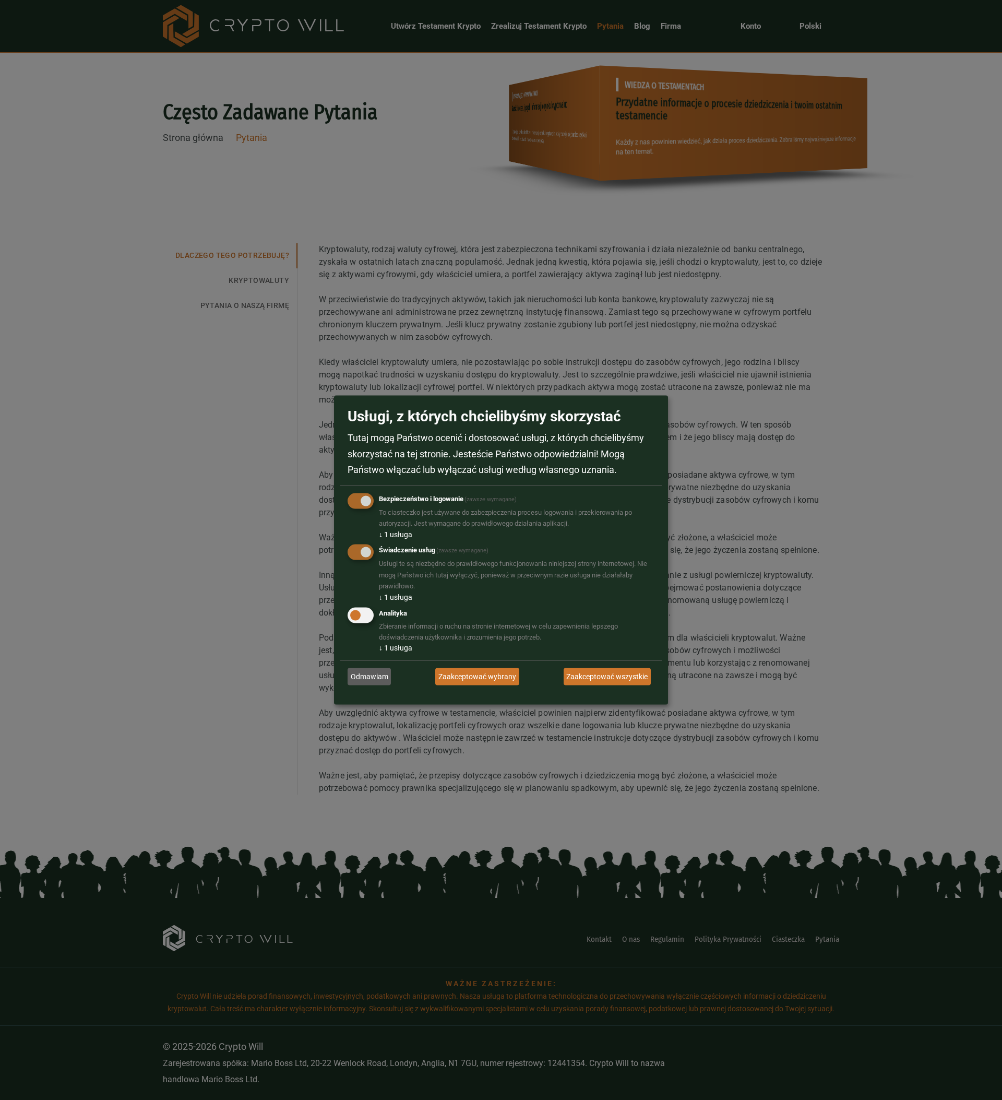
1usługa (395, 534)
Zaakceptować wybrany (477, 676)
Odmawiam (369, 676)
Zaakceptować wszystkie (607, 676)
